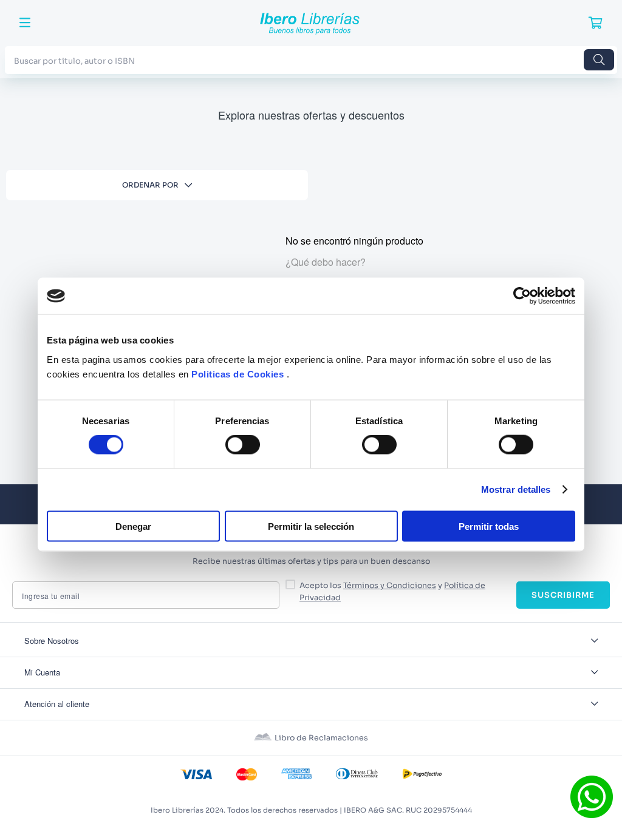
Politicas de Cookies (237, 373)
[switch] (242, 445)
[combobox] (311, 59)
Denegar (133, 526)
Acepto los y (392, 592)
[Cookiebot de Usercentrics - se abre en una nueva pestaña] (522, 296)
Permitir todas (489, 526)
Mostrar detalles (516, 489)
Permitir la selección (311, 526)
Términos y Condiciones (389, 585)
